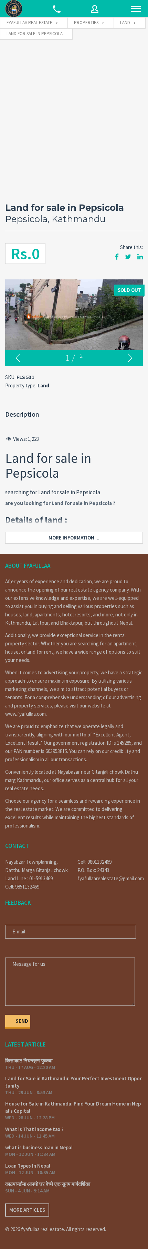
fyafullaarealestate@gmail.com (110, 878)
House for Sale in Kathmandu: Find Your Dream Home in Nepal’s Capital (73, 1107)
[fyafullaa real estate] (13, 8)
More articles (27, 1210)
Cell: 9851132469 (22, 886)
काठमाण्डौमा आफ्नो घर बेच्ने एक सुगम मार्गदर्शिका (47, 1184)
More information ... (74, 537)
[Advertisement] (74, 117)
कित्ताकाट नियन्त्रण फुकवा (28, 1060)
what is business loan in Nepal (39, 1147)
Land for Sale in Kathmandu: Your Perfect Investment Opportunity (73, 1082)
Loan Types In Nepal (27, 1165)
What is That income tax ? (34, 1129)
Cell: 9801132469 (94, 862)
